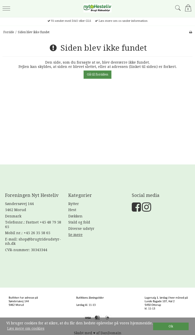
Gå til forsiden (97, 74)
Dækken (75, 216)
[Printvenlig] (190, 32)
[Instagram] (146, 210)
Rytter (73, 204)
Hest (72, 210)
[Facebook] (136, 210)
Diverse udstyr (81, 229)
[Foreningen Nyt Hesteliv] (97, 8)
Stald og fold (79, 222)
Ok (171, 326)
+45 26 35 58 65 (37, 233)
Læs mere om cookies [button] (25, 328)
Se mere (75, 235)
